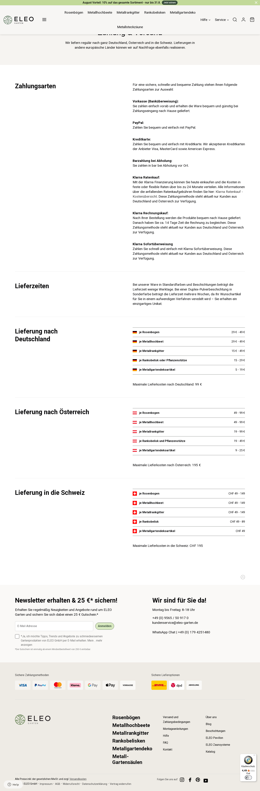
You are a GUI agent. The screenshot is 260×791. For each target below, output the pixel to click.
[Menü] (254, 756)
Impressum (46, 784)
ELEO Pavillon (214, 738)
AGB (57, 784)
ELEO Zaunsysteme (218, 744)
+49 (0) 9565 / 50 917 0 (170, 618)
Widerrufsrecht (71, 784)
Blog (208, 724)
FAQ (165, 742)
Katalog (210, 751)
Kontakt (167, 749)
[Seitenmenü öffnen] (44, 17)
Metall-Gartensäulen (127, 759)
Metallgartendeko (132, 749)
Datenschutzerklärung (94, 784)
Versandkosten (78, 779)
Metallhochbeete (131, 725)
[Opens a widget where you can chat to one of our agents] (13, 784)
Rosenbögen (126, 717)
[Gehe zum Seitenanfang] (242, 577)
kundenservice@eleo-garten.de (175, 623)
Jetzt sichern (170, 2)
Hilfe (166, 735)
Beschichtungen (215, 731)
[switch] (248, 777)
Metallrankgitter (130, 733)
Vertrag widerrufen (120, 784)
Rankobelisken (128, 741)
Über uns (211, 717)
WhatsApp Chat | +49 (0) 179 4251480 (181, 632)
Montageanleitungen (175, 728)
